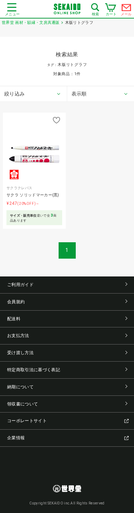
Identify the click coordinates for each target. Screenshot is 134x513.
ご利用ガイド (20, 284)
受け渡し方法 (20, 352)
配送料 (13, 318)
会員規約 (16, 301)
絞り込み (14, 94)
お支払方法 (18, 335)
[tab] (33, 94)
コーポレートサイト (27, 420)
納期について (20, 386)
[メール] (126, 9)
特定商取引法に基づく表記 (33, 369)
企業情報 (16, 437)
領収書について (22, 403)
